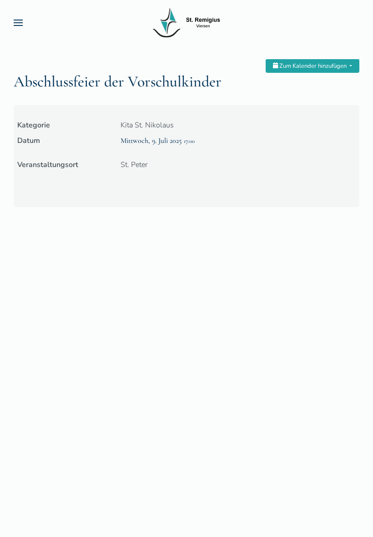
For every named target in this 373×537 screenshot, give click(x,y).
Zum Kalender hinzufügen (313, 66)
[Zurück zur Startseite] (186, 22)
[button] (18, 22)
